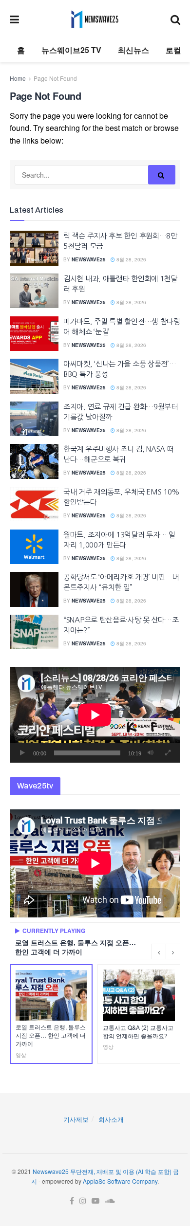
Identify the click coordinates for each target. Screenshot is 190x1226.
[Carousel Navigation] (165, 951)
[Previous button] (158, 951)
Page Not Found (55, 78)
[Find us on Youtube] (95, 1201)
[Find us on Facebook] (72, 1201)
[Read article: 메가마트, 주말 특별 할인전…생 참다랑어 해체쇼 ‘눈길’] (34, 333)
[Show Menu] (14, 19)
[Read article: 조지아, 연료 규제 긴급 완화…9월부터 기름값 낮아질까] (34, 419)
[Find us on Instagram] (82, 1201)
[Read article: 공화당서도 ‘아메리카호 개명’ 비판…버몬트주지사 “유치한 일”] (34, 589)
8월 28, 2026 (130, 259)
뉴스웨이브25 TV (71, 49)
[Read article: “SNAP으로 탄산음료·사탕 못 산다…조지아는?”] (34, 632)
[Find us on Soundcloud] (110, 1201)
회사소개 (111, 1119)
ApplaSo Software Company (120, 1181)
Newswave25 (89, 259)
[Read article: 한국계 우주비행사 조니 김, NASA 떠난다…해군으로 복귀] (34, 461)
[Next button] (173, 951)
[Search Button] (175, 19)
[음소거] (150, 753)
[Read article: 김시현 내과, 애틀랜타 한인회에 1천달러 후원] (34, 291)
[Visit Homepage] (95, 19)
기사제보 (76, 1119)
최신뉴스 (133, 49)
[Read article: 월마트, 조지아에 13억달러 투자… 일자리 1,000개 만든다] (34, 547)
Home (18, 78)
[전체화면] (167, 753)
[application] (95, 715)
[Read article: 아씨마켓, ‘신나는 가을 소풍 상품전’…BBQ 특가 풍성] (34, 376)
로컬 (173, 49)
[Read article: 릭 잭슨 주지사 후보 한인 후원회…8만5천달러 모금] (34, 248)
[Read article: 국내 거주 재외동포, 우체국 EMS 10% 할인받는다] (34, 504)
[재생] (22, 753)
